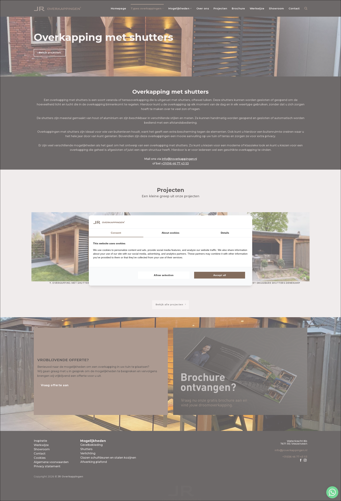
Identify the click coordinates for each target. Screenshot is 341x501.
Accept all (219, 275)
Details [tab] (225, 232)
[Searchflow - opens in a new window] (243, 222)
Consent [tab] (116, 232)
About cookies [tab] (170, 232)
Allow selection (164, 275)
